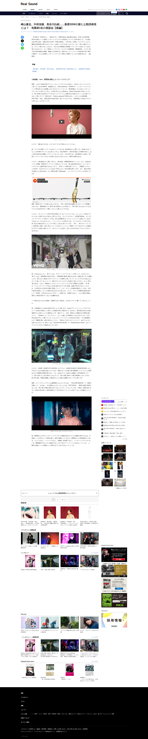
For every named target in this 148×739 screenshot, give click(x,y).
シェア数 (120, 401)
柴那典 (40, 31)
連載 (47, 13)
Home (25, 9)
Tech (48, 9)
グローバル (64, 714)
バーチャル (89, 714)
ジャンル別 (63, 13)
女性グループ (80, 714)
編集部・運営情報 (41, 729)
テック (122, 12)
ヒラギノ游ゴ (70, 31)
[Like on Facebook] (117, 9)
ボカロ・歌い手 (97, 714)
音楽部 (114, 12)
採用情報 (85, 729)
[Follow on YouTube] (124, 9)
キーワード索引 (25, 722)
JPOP (35, 714)
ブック (122, 14)
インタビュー (32, 13)
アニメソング (106, 714)
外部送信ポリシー (50, 731)
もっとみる (94, 552)
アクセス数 (108, 401)
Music (33, 9)
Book (56, 9)
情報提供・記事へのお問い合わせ (57, 729)
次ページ (64, 499)
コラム (41, 13)
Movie (40, 9)
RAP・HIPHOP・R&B (54, 714)
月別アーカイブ (25, 718)
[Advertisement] (85, 4)
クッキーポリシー (39, 731)
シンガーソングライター (27, 31)
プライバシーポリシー (27, 731)
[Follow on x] (119, 9)
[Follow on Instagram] (121, 9)
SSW (49, 31)
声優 (113, 714)
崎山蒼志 (45, 31)
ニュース (54, 13)
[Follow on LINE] (126, 9)
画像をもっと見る (121, 488)
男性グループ (72, 714)
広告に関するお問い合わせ (74, 729)
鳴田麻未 (36, 31)
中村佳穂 (53, 31)
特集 (24, 13)
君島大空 (58, 31)
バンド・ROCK (43, 714)
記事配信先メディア (61, 731)
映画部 (114, 14)
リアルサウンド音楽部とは (28, 729)
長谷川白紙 (63, 31)
